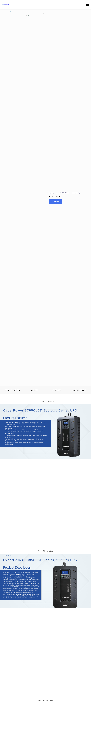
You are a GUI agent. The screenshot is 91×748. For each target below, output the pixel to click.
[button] (26, 15)
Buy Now (55, 201)
